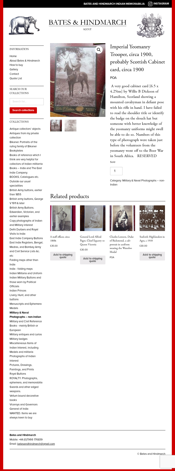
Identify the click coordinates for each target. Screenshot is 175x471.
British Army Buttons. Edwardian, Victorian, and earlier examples (24, 212)
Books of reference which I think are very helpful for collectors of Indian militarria (26, 159)
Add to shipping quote (62, 256)
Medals (14, 308)
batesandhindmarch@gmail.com (36, 444)
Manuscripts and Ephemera (26, 304)
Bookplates (16, 150)
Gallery (14, 69)
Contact (14, 74)
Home (13, 56)
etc (11, 256)
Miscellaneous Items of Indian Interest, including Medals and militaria (24, 347)
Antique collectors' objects (25, 129)
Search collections (23, 110)
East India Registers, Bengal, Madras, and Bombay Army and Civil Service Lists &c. (26, 247)
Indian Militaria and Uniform (26, 273)
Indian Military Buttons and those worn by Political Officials (25, 282)
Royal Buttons (18, 373)
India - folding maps (21, 269)
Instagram (161, 3)
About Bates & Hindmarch (25, 60)
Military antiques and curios (26, 334)
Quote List (16, 78)
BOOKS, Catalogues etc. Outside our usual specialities (24, 181)
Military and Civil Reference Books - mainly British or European (26, 326)
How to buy (16, 65)
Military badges (19, 339)
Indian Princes (18, 290)
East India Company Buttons (26, 238)
